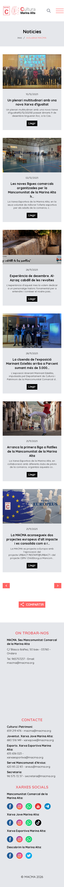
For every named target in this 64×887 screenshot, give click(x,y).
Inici (20, 37)
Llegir (32, 123)
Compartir (32, 604)
